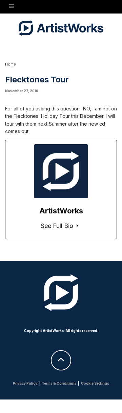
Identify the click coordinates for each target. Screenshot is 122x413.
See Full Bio (57, 225)
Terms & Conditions (59, 383)
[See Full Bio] (77, 226)
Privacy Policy (25, 383)
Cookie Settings (95, 383)
